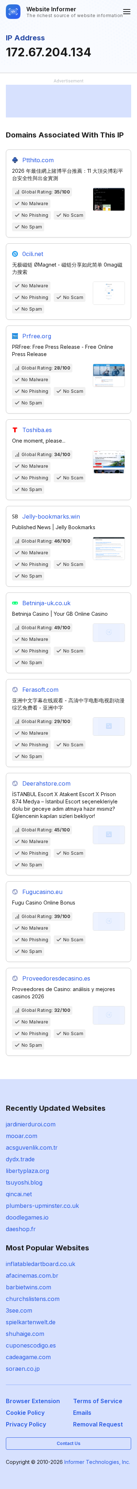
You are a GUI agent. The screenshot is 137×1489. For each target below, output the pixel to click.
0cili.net (32, 254)
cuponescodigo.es (31, 1345)
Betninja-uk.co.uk (46, 603)
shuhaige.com (25, 1333)
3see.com (19, 1310)
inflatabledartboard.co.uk (40, 1264)
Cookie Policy (25, 1412)
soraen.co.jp (23, 1368)
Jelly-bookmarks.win (51, 516)
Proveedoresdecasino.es (56, 978)
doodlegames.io (27, 1217)
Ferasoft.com (40, 689)
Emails (82, 1412)
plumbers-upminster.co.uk (42, 1205)
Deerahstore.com (46, 783)
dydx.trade (20, 1159)
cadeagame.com (28, 1357)
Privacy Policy (26, 1424)
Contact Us (68, 1443)
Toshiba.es (37, 430)
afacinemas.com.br (32, 1275)
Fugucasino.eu (42, 891)
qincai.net (19, 1194)
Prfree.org (36, 336)
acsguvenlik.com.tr (32, 1147)
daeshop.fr (21, 1229)
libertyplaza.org (27, 1170)
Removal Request (98, 1424)
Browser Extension (33, 1401)
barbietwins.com (28, 1287)
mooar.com (21, 1135)
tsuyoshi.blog (24, 1182)
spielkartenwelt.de (31, 1322)
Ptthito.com (38, 160)
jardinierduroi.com (31, 1124)
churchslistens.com (33, 1298)
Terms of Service (97, 1401)
